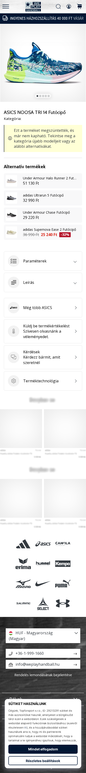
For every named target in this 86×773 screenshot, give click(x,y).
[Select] (43, 603)
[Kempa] (63, 564)
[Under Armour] (63, 603)
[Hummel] (43, 564)
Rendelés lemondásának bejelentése (43, 675)
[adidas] (23, 544)
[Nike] (43, 583)
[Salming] (23, 603)
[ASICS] (43, 544)
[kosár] (79, 7)
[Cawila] (63, 544)
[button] (43, 261)
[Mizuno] (23, 583)
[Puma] (63, 583)
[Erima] (23, 564)
